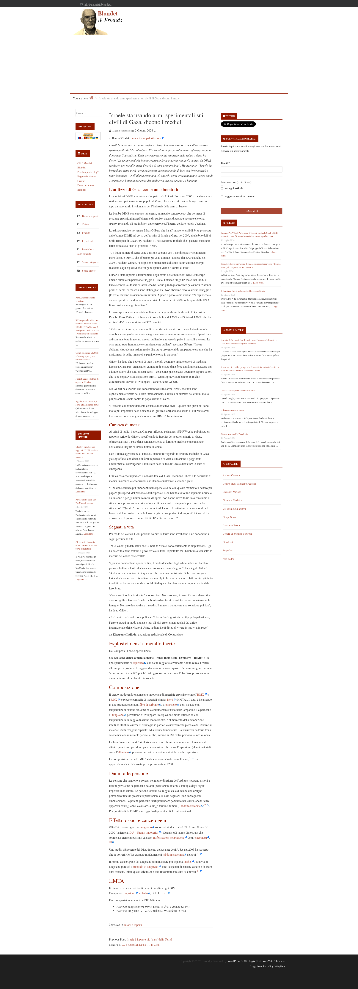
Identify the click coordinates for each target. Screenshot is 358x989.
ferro (164, 893)
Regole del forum (86, 176)
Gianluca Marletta (232, 500)
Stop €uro (228, 550)
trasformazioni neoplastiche (168, 837)
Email (225, 163)
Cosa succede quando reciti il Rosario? (238, 390)
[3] (110, 841)
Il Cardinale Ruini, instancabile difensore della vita (243, 290)
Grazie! (81, 181)
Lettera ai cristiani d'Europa (237, 533)
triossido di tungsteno (145, 866)
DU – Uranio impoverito (143, 832)
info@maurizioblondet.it (98, 4)
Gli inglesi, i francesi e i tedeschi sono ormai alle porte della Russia (86, 545)
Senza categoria (90, 262)
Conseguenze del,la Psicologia (234, 433)
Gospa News (229, 517)
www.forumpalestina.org (146, 138)
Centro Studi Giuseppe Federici (239, 483)
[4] (198, 853)
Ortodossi (228, 542)
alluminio (123, 752)
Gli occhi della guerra (234, 508)
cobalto (143, 893)
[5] (198, 870)
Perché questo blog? (87, 172)
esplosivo (138, 663)
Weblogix (249, 961)
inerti (170, 699)
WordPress (233, 961)
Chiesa (85, 224)
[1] (190, 758)
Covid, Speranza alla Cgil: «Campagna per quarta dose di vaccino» (87, 356)
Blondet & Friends (110, 16)
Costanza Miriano (232, 492)
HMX (200, 694)
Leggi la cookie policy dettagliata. (267, 966)
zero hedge (228, 559)
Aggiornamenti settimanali (239, 196)
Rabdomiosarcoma (190, 806)
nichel (187, 861)
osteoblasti (200, 837)
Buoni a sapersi (90, 216)
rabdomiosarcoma (173, 854)
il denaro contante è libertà (232, 410)
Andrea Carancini (232, 475)
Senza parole (88, 270)
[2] (205, 804)
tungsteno (171, 704)
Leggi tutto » (81, 491)
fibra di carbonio (149, 704)
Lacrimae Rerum (232, 525)
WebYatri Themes (273, 961)
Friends (86, 232)
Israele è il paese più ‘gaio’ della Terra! (149, 939)
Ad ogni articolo (233, 188)
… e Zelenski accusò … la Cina (140, 944)
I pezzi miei (88, 241)
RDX (114, 699)
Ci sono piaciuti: (83, 435)
